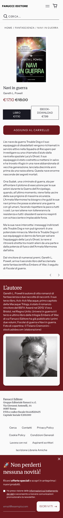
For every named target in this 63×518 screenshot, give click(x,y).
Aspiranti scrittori (42, 442)
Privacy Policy (45, 427)
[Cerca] (5, 16)
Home (8, 27)
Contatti (27, 427)
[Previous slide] (50, 275)
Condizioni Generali (42, 435)
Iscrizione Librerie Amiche (31, 450)
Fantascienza (25, 27)
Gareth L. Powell (13, 93)
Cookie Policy (17, 435)
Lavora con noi (18, 442)
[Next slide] (59, 275)
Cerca (13, 427)
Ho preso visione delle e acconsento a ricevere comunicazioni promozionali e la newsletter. (32, 493)
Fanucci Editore (12, 399)
